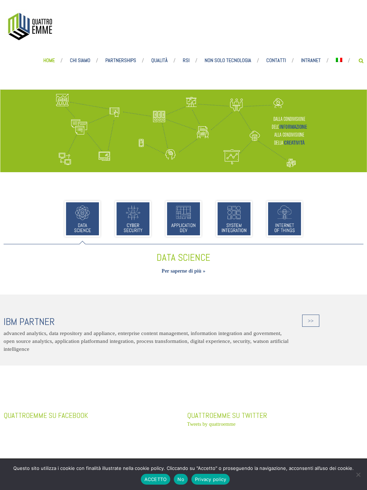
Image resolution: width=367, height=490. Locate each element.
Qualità (159, 60)
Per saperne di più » (183, 271)
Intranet (311, 60)
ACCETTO (155, 479)
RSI (186, 60)
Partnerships (120, 60)
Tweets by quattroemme (211, 424)
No (180, 479)
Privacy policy (211, 479)
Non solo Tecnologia (228, 60)
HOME (49, 60)
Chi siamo (80, 60)
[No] (358, 474)
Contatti (276, 60)
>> (311, 321)
